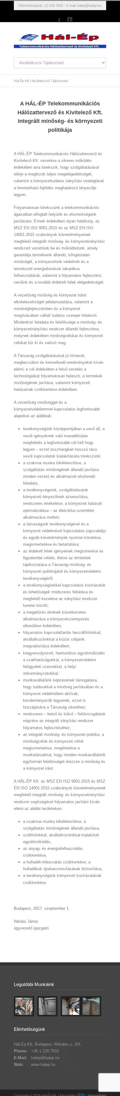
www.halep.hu (43, 1064)
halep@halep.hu (89, 5)
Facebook (54, 16)
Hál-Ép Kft (21, 81)
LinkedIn (66, 16)
